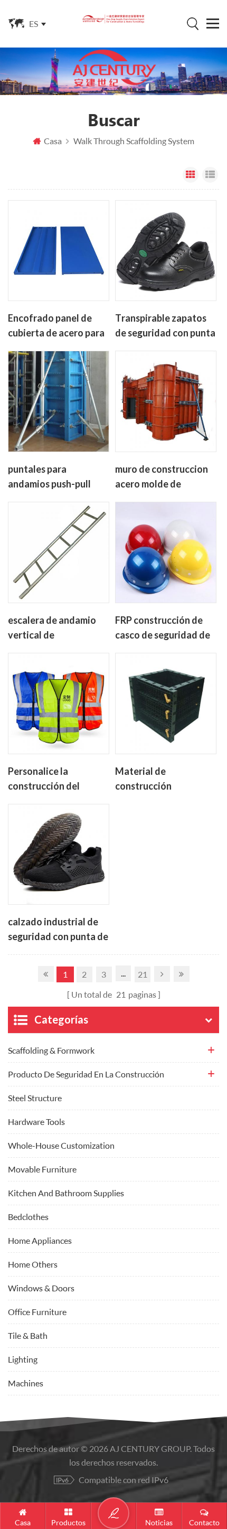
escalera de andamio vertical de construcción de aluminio (52, 628)
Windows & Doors (41, 1288)
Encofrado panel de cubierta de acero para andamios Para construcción (56, 326)
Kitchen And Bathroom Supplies (66, 1193)
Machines (25, 1383)
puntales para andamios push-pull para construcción (49, 477)
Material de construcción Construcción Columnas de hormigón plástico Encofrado (164, 779)
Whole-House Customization (61, 1145)
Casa (53, 141)
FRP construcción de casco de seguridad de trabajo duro (162, 628)
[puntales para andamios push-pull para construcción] (58, 401)
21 (142, 974)
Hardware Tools (36, 1122)
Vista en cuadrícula (190, 175)
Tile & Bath (28, 1335)
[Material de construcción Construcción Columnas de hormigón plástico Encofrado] (165, 703)
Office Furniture (37, 1312)
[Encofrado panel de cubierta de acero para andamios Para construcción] (58, 251)
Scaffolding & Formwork (51, 1050)
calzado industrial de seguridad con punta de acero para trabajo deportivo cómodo (58, 930)
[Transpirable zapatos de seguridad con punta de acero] (165, 251)
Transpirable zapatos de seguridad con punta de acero (165, 326)
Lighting (22, 1359)
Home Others (33, 1264)
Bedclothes (28, 1217)
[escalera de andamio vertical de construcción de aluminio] (58, 552)
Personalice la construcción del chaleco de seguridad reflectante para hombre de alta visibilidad (53, 779)
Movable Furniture (42, 1169)
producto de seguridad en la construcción (86, 1074)
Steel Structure (35, 1098)
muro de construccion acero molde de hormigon (161, 477)
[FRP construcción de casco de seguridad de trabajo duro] (165, 552)
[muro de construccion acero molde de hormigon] (165, 401)
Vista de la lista (210, 175)
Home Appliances (40, 1240)
